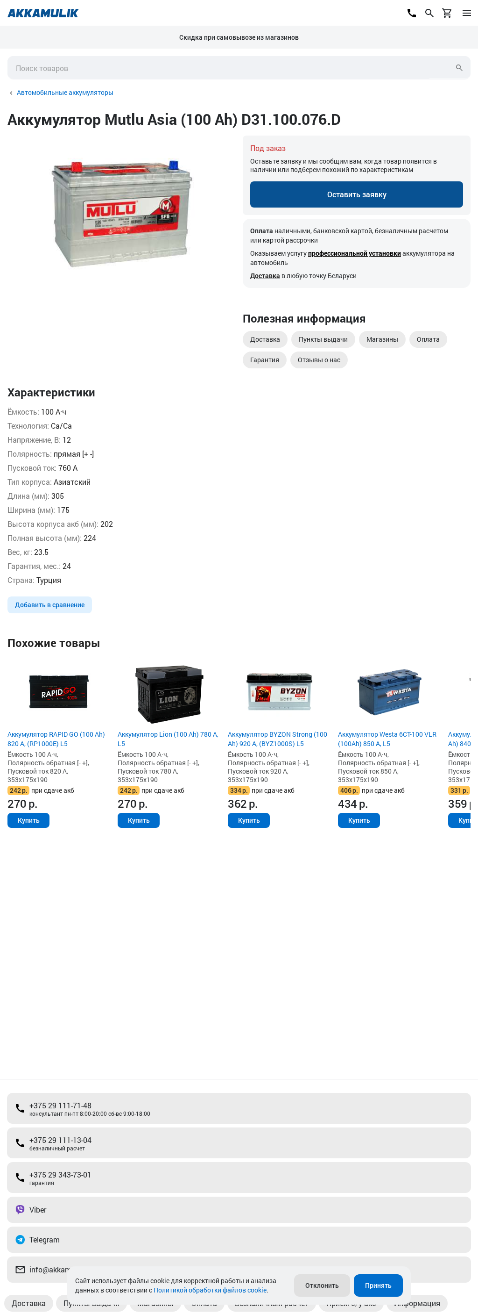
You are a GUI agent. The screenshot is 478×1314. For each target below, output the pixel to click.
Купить (29, 820)
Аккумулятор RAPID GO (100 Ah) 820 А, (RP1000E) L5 (56, 739)
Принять (378, 1285)
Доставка (265, 275)
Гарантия (264, 359)
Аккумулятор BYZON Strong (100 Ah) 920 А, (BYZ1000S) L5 (277, 739)
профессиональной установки (354, 253)
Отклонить (322, 1285)
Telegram (44, 1239)
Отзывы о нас (319, 359)
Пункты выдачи (323, 339)
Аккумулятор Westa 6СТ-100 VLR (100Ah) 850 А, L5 (387, 739)
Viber (37, 1209)
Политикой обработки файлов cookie (210, 1289)
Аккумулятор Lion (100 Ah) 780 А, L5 (168, 739)
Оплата (428, 339)
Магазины (382, 339)
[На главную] (43, 13)
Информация (417, 1303)
